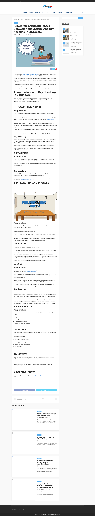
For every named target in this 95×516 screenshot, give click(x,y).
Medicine (37, 12)
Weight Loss (69, 12)
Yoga (48, 12)
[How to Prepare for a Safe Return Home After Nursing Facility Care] (66, 30)
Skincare (31, 12)
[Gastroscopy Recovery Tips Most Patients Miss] (23, 419)
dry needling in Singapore (30, 271)
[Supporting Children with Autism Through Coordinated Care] (23, 466)
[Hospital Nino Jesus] (47, 6)
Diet (43, 12)
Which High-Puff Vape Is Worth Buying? (45, 438)
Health (25, 12)
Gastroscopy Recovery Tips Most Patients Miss (46, 414)
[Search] (82, 12)
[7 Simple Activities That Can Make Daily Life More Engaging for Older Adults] (66, 37)
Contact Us (26, 1)
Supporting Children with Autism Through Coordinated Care (45, 462)
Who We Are (32, 1)
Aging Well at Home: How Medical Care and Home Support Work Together (46, 485)
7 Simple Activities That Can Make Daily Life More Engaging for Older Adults (75, 37)
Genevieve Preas (18, 34)
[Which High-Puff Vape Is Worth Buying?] (23, 443)
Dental (54, 12)
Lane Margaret (41, 417)
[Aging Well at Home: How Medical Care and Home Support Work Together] (23, 490)
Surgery (60, 12)
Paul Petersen (41, 440)
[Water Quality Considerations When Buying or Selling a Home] (66, 44)
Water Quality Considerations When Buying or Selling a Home (76, 44)
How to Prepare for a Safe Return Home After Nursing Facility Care (75, 30)
